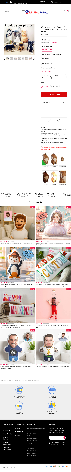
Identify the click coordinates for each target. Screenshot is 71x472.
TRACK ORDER (19, 432)
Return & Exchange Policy (7, 443)
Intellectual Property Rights (7, 448)
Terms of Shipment (5, 438)
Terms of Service (7, 434)
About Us (17, 428)
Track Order (57, 2)
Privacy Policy (6, 430)
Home (2, 380)
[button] (8, 42)
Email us (17, 435)
